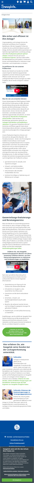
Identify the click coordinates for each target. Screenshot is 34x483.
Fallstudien (17, 357)
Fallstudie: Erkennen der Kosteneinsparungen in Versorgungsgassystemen (22, 392)
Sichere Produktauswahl (17, 443)
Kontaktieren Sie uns (17, 440)
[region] (17, 464)
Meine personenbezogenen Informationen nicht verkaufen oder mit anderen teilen (17, 475)
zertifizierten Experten (9, 58)
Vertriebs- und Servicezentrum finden (18, 437)
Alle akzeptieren (17, 480)
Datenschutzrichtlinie (8, 468)
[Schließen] (31, 449)
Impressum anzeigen (23, 471)
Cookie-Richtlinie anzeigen (10, 471)
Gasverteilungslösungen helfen (12, 248)
